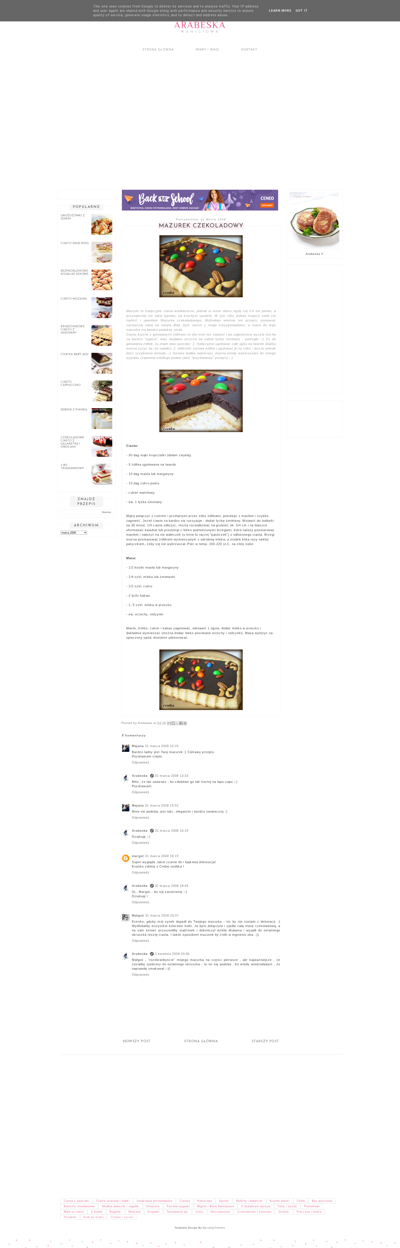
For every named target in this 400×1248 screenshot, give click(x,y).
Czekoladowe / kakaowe (254, 1211)
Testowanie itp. (178, 1211)
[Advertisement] (179, 117)
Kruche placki (280, 1200)
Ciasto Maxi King (75, 243)
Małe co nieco (74, 1211)
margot (138, 856)
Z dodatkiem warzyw (256, 1206)
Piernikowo (312, 1206)
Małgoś (138, 915)
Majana (138, 746)
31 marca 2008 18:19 (162, 856)
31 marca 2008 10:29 (162, 746)
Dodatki (284, 1211)
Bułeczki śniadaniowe (79, 1206)
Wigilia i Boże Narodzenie (215, 1206)
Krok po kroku (94, 1217)
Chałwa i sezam (122, 1217)
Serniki (224, 1200)
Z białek (97, 1211)
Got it (302, 10)
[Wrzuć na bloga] (173, 723)
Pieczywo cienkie (309, 1211)
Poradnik (70, 1217)
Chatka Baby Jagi (74, 354)
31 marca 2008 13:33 (172, 775)
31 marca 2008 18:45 (172, 885)
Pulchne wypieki (178, 1206)
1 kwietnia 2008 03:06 (172, 954)
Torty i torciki (287, 1206)
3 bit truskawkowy (72, 467)
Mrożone (135, 1211)
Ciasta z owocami (76, 1200)
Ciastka (184, 1200)
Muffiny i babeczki (249, 1200)
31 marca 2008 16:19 (172, 830)
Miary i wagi (207, 49)
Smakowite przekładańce (154, 1200)
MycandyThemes (214, 1227)
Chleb (301, 1200)
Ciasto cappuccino (71, 383)
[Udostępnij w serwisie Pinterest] (185, 723)
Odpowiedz (141, 762)
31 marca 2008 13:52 (162, 805)
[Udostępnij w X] (177, 723)
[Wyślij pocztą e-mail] (169, 723)
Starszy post (265, 1041)
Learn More (280, 10)
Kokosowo (205, 1200)
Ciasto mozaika (74, 298)
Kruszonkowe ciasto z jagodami (73, 329)
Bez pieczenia (322, 1200)
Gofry (200, 1211)
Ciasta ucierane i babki (113, 1200)
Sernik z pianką (74, 409)
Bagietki (115, 1211)
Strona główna (158, 49)
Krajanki (154, 1211)
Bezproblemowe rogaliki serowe (74, 272)
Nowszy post (137, 1041)
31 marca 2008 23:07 (162, 915)
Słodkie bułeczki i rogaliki (120, 1206)
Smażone (152, 1206)
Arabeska (200, 25)
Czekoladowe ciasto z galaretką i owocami (72, 442)
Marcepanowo (220, 1211)
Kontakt (249, 49)
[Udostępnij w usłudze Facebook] (181, 723)
